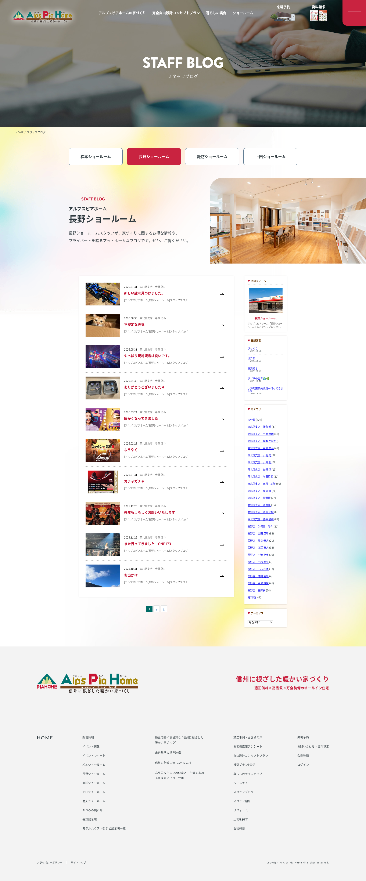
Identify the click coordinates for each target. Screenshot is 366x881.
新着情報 (88, 737)
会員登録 (303, 755)
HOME (20, 132)
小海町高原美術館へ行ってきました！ (265, 390)
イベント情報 (91, 746)
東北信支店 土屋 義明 (261, 434)
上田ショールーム (93, 792)
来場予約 (303, 737)
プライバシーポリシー (49, 862)
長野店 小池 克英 (258, 555)
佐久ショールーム (93, 801)
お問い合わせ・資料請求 (313, 746)
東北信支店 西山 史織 (261, 512)
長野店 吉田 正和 (258, 533)
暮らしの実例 (216, 12)
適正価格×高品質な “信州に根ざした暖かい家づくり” (179, 739)
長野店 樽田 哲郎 (258, 576)
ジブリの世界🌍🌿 (258, 378)
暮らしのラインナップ (247, 774)
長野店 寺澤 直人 (258, 548)
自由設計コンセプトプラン (250, 755)
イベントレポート (93, 755)
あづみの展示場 (92, 810)
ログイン (303, 764)
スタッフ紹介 (242, 801)
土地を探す (240, 819)
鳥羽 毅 (252, 597)
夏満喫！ (253, 368)
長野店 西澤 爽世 (258, 583)
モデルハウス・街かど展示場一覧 (104, 828)
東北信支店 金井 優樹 (261, 519)
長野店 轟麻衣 (257, 590)
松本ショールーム (93, 764)
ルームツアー (242, 783)
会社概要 (239, 828)
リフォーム (240, 810)
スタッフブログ (243, 792)
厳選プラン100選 (244, 764)
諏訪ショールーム (93, 783)
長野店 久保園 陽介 (261, 526)
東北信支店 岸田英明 (261, 476)
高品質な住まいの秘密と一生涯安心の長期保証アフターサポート (179, 775)
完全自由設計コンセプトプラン (176, 12)
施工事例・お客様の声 (247, 737)
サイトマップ (78, 862)
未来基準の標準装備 (168, 752)
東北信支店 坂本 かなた (262, 441)
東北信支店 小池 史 (260, 455)
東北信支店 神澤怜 (259, 498)
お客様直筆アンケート (247, 746)
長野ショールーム (93, 774)
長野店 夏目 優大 (258, 541)
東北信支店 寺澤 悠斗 (261, 448)
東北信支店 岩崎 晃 (260, 469)
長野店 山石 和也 (258, 569)
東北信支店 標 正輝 (260, 491)
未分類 (252, 420)
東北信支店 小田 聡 (260, 462)
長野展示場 (89, 819)
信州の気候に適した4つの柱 (173, 763)
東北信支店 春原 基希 (262, 484)
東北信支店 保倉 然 (260, 427)
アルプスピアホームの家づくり (122, 12)
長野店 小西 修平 (258, 562)
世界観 (251, 358)
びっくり (253, 348)
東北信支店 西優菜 (259, 505)
